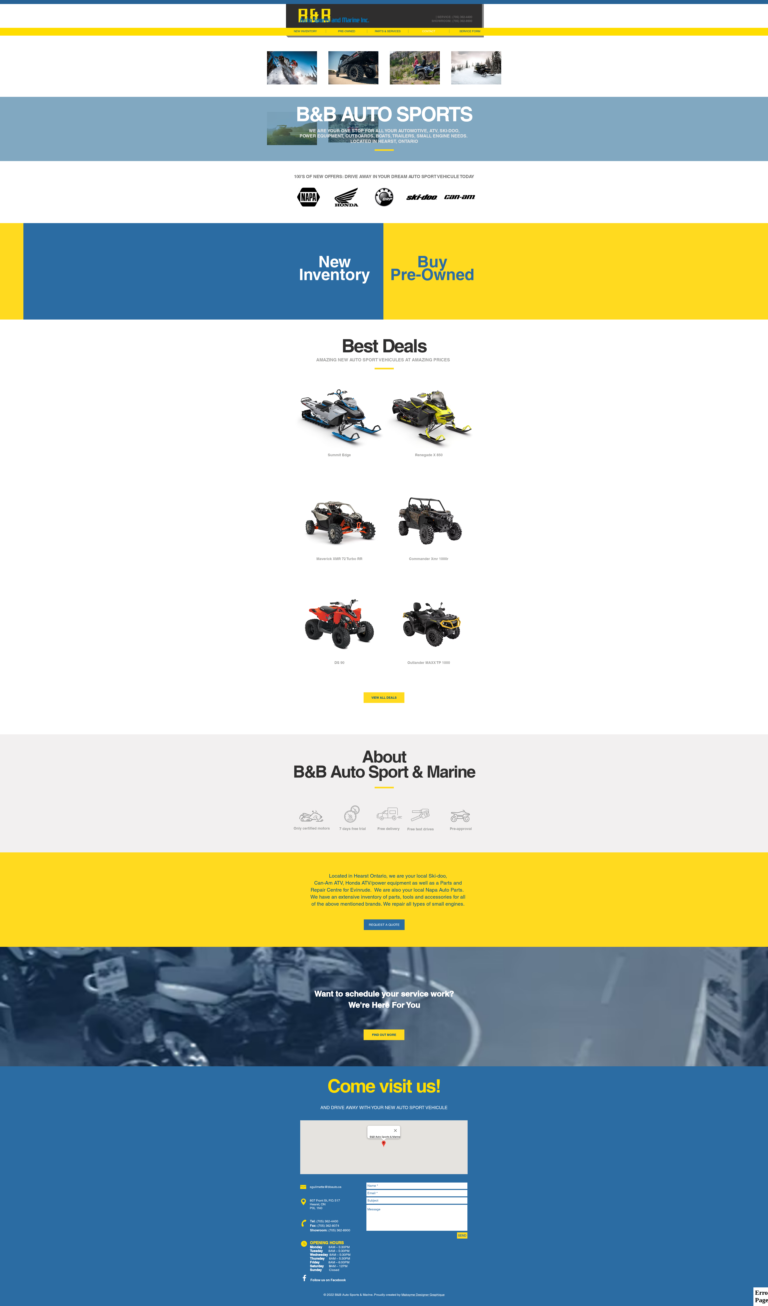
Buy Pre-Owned (432, 268)
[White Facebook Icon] (304, 1278)
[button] (339, 435)
